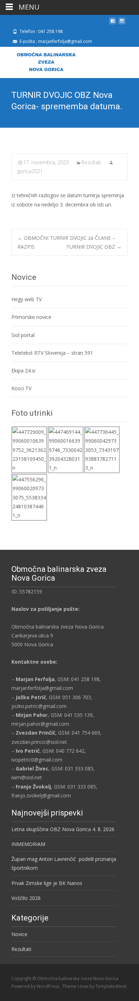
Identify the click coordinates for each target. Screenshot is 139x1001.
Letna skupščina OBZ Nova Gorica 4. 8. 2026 (62, 829)
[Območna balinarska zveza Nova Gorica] (40, 61)
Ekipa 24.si (23, 370)
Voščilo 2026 (26, 898)
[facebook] (112, 23)
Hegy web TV (26, 299)
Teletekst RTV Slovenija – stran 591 (52, 352)
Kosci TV (21, 388)
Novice (19, 934)
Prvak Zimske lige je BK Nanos (46, 883)
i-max (83, 986)
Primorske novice (31, 317)
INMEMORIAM (28, 844)
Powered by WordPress (35, 986)
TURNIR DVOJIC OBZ (94, 246)
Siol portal (23, 335)
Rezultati (91, 162)
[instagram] (121, 23)
